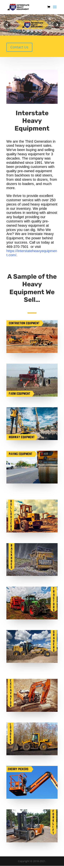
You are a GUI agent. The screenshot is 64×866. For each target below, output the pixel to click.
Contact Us (19, 47)
